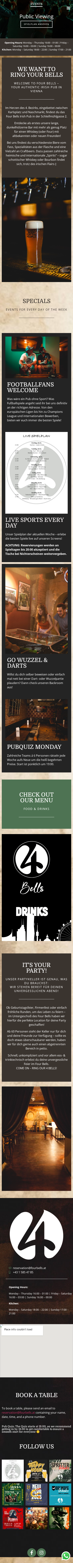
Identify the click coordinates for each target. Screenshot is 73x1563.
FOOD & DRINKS (37, 809)
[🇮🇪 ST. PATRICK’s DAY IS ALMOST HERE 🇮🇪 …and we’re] (60, 1518)
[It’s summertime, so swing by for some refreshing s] (60, 1471)
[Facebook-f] (31, 1552)
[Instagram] (41, 1552)
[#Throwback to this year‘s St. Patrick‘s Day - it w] (36, 1518)
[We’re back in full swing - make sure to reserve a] (13, 1471)
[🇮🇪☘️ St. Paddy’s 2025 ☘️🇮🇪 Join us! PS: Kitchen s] (13, 1494)
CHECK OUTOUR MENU (36, 797)
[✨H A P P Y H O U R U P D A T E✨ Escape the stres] (36, 1471)
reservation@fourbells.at (18, 1413)
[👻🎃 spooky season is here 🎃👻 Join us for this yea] (13, 1518)
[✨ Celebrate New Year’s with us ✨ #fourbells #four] (36, 1494)
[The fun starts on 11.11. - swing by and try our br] (60, 1494)
